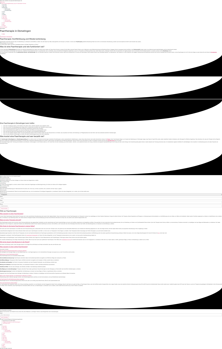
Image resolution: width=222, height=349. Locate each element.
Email (1, 200)
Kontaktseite (214, 52)
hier (159, 233)
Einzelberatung (8, 10)
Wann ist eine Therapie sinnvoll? (10, 220)
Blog (3, 13)
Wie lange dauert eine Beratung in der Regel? (15, 242)
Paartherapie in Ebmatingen (6, 36)
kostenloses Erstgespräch (32, 235)
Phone (1, 204)
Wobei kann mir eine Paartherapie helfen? (9, 254)
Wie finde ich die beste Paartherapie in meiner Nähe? (17, 226)
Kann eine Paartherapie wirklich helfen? (8, 282)
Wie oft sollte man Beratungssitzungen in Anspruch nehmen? (13, 250)
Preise (3, 11)
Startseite (4, 4)
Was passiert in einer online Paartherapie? (14, 247)
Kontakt (4, 14)
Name (1, 196)
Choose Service (3, 192)
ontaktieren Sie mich (66, 239)
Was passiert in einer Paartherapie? (11, 214)
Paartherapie (7, 9)
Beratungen (4, 7)
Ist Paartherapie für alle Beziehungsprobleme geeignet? (12, 279)
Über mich (4, 6)
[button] (111, 214)
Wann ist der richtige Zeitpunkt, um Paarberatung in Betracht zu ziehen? (15, 275)
